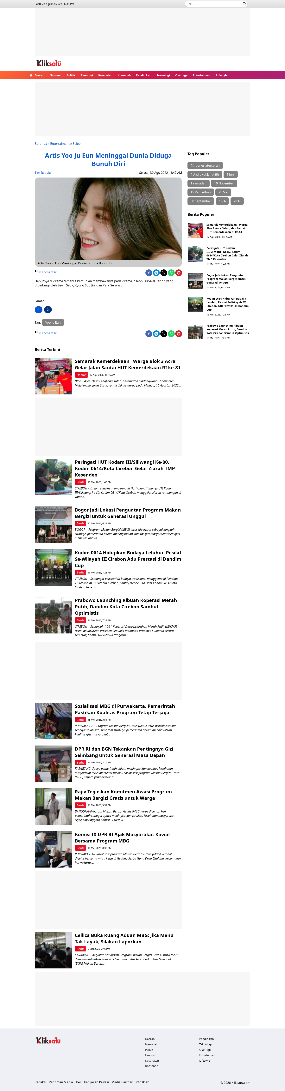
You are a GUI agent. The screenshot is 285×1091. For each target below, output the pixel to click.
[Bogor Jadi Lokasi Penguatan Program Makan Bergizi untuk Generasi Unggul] (195, 281)
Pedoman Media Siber (65, 1082)
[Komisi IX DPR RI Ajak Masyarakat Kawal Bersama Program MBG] (53, 849)
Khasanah (124, 75)
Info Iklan (142, 1082)
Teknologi (163, 75)
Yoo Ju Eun (53, 322)
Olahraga (181, 75)
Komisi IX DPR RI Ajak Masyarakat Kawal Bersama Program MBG (122, 837)
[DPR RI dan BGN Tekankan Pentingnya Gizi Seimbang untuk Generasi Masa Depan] (53, 764)
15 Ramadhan (201, 192)
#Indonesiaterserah (205, 165)
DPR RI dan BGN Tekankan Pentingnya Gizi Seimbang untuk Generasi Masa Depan (124, 752)
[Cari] (244, 4)
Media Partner (122, 1082)
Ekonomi (87, 75)
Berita (81, 482)
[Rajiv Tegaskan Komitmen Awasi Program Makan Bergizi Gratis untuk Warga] (53, 806)
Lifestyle (221, 75)
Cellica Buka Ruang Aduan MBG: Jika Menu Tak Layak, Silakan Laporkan (124, 938)
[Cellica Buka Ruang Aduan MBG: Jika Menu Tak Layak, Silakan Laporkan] (53, 950)
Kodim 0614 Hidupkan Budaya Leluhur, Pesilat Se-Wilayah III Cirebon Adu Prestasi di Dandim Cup (227, 304)
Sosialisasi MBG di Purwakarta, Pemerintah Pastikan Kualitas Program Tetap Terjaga (125, 709)
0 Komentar (48, 272)
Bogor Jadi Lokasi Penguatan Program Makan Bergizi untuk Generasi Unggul (226, 278)
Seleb (77, 143)
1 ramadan (198, 183)
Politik (71, 75)
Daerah (39, 75)
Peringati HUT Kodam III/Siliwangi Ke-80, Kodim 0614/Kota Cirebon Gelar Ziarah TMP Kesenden (227, 253)
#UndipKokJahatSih (205, 174)
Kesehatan (105, 75)
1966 (222, 201)
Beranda (41, 143)
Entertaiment (202, 75)
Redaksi (40, 1082)
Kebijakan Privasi (96, 1082)
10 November (224, 183)
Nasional (55, 75)
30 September (201, 201)
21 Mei (223, 192)
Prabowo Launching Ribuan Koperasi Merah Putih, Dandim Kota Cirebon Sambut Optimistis (227, 329)
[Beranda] (31, 75)
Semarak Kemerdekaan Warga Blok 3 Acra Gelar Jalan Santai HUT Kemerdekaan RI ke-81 (227, 228)
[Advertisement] (142, 35)
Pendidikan (143, 75)
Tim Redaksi (43, 173)
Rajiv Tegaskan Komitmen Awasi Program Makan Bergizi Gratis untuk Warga (123, 794)
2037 (237, 201)
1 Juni (231, 174)
